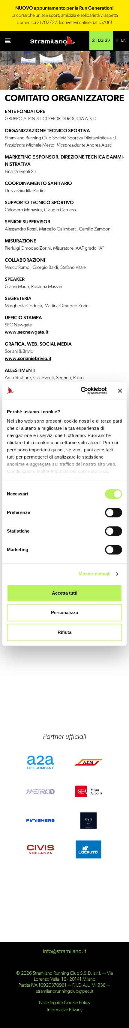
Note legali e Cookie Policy (64, 1002)
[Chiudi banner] (120, 390)
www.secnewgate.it (26, 332)
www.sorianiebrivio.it (28, 358)
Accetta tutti (64, 593)
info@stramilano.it (64, 952)
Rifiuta (64, 632)
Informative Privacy (64, 1010)
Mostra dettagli (95, 573)
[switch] (113, 512)
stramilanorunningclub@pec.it (64, 991)
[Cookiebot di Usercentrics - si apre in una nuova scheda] (81, 390)
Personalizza (64, 612)
